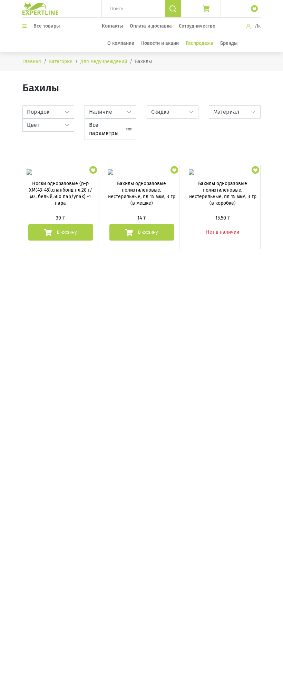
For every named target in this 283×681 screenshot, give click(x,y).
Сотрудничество (197, 26)
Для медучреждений (103, 61)
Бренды (228, 43)
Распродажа (199, 43)
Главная (31, 61)
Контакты (112, 26)
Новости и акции (160, 43)
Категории (60, 61)
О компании (120, 43)
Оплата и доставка (151, 26)
